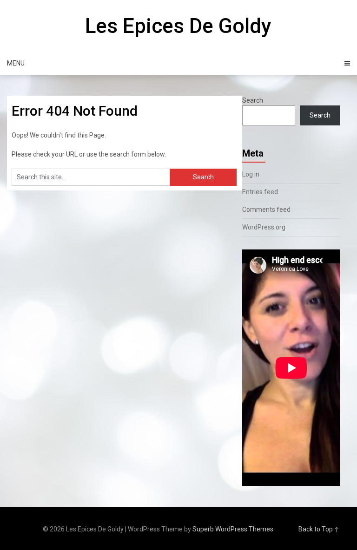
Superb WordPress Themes (232, 529)
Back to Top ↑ (318, 529)
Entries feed (260, 192)
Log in (250, 174)
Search (252, 100)
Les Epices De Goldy (178, 26)
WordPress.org (263, 227)
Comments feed (266, 209)
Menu (16, 63)
